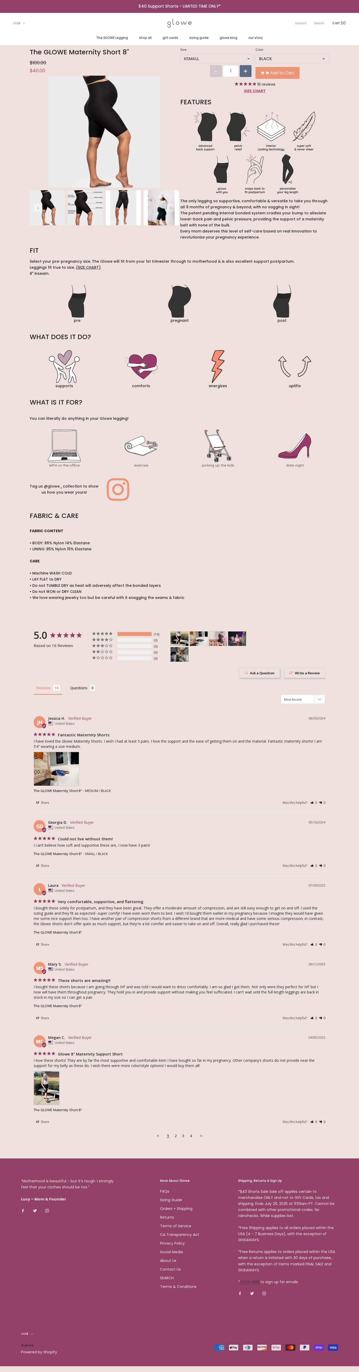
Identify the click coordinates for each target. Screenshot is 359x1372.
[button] (314, 802)
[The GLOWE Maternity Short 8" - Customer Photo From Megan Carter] (179, 638)
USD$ (16, 23)
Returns (167, 1217)
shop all (145, 37)
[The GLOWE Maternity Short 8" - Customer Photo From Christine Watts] (237, 638)
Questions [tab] (79, 687)
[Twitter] (35, 1211)
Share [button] (44, 802)
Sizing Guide (171, 1200)
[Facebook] (23, 1211)
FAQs (164, 1191)
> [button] (201, 1135)
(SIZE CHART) (88, 267)
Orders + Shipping (176, 1208)
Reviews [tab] (43, 687)
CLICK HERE (249, 1282)
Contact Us (170, 1269)
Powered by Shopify (39, 1352)
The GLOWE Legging (112, 37)
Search (319, 23)
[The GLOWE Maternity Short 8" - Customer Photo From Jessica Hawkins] (199, 638)
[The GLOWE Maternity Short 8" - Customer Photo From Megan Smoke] (179, 654)
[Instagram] (47, 1211)
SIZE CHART (255, 91)
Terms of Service (175, 1226)
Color (259, 50)
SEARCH (167, 1278)
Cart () (339, 23)
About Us (168, 1260)
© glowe (27, 1345)
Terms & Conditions (178, 1286)
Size (183, 50)
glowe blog (228, 37)
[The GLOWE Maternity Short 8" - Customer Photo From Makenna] (218, 638)
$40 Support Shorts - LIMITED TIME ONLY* (180, 6)
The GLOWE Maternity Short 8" (58, 790)
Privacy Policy (172, 1243)
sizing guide (199, 37)
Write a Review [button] (307, 673)
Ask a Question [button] (262, 673)
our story (255, 37)
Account (301, 23)
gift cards (170, 37)
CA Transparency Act (179, 1234)
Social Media (171, 1252)
